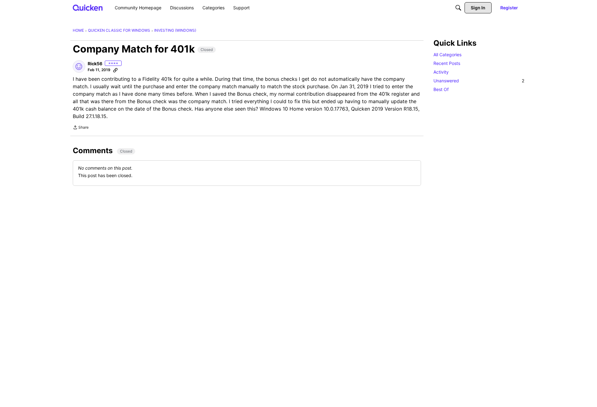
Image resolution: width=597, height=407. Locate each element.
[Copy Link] (115, 70)
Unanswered (478, 80)
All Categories (447, 54)
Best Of (441, 89)
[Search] (458, 7)
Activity (441, 72)
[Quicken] (88, 7)
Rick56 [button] (95, 63)
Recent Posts (446, 63)
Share (81, 128)
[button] (79, 66)
